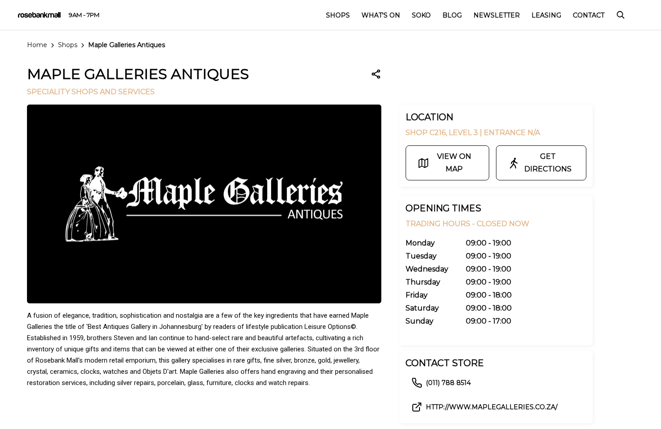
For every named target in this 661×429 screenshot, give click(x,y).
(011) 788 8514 (448, 383)
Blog (452, 15)
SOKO (421, 15)
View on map (454, 162)
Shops (67, 45)
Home (37, 45)
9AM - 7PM (84, 14)
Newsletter (496, 15)
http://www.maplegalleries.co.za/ (492, 407)
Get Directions (548, 162)
